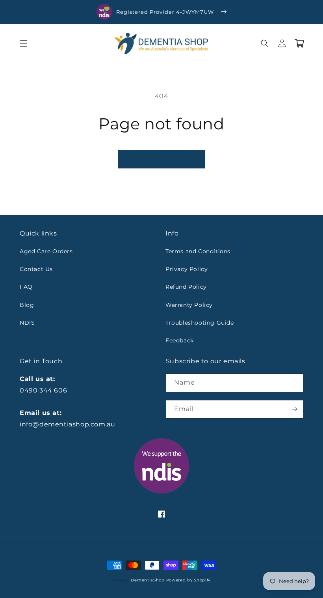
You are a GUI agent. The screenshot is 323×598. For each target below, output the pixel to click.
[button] (23, 43)
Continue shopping (161, 159)
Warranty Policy (189, 304)
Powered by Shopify (188, 580)
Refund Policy (186, 286)
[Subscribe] (294, 409)
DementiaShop (147, 580)
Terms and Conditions (197, 251)
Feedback (179, 340)
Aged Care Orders (46, 251)
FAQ (26, 286)
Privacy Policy (186, 269)
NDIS (27, 322)
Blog (27, 304)
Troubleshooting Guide (199, 322)
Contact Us (36, 269)
